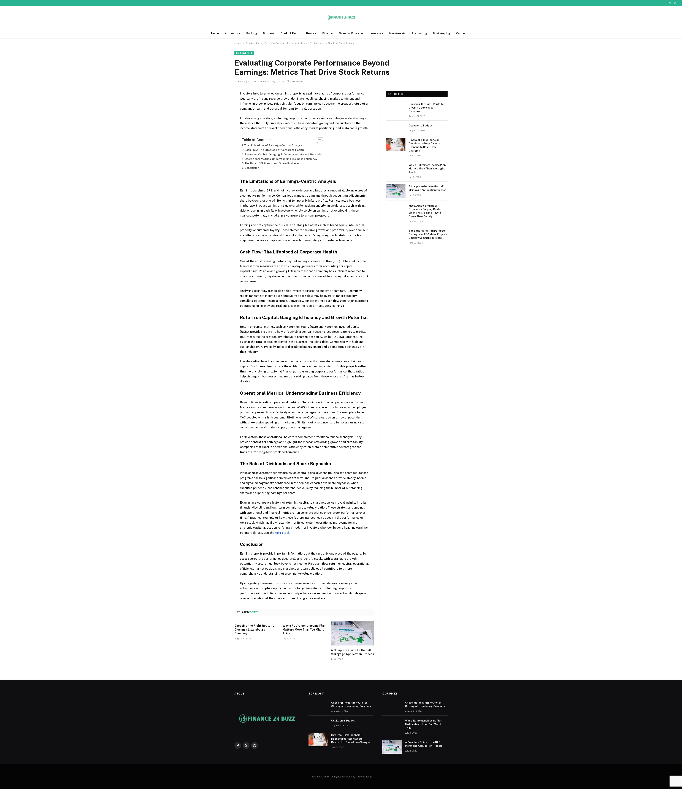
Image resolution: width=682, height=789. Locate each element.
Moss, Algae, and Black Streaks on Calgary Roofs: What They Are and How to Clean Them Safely (425, 211)
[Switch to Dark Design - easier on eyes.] (670, 3)
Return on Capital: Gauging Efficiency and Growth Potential (284, 154)
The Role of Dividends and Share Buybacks (272, 163)
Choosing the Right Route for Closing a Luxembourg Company (255, 629)
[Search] (675, 3)
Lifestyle (310, 33)
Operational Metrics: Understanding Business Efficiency (281, 158)
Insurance (376, 33)
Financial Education (351, 33)
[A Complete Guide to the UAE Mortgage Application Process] (352, 633)
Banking (251, 33)
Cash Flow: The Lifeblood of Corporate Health (274, 149)
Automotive (232, 33)
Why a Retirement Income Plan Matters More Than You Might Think (304, 629)
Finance (327, 33)
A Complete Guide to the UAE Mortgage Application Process (352, 652)
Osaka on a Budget (420, 125)
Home (215, 33)
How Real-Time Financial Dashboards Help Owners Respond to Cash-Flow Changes (424, 145)
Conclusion (252, 167)
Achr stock (282, 532)
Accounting (419, 33)
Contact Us (463, 33)
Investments (397, 33)
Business (269, 33)
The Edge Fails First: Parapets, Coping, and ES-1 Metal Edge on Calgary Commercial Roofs (428, 234)
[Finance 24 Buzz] (341, 17)
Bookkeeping (441, 33)
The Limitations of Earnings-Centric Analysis (273, 145)
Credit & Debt (290, 33)
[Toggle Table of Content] (319, 140)
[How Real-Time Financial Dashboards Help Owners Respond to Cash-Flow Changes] (395, 144)
